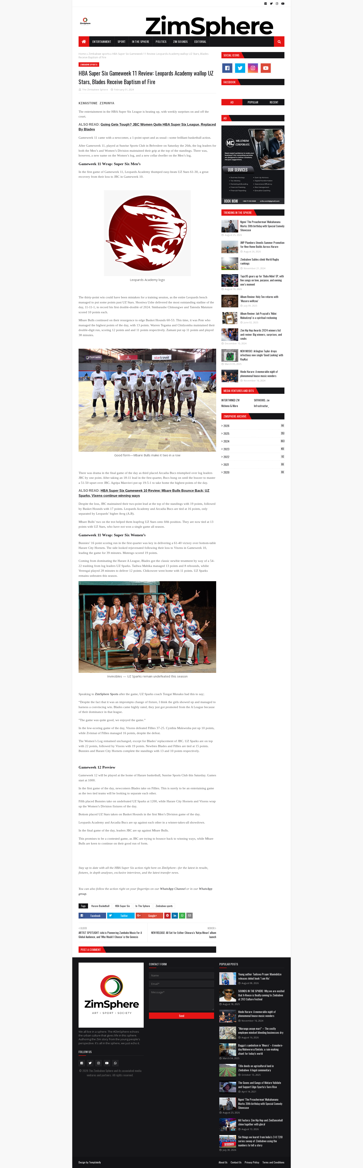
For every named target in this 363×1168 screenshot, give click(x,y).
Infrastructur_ (261, 406)
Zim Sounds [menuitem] (180, 41)
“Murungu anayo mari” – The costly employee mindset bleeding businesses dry (260, 1030)
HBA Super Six (122, 906)
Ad (232, 102)
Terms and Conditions (273, 1162)
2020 (254, 472)
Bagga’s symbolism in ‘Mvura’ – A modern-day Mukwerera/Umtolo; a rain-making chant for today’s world (260, 1049)
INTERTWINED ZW (230, 400)
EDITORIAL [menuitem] (200, 41)
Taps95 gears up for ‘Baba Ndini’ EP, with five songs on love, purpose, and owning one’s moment (262, 280)
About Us (223, 1162)
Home (82, 54)
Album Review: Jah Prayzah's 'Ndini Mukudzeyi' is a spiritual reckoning (258, 315)
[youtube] (282, 3)
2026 (254, 426)
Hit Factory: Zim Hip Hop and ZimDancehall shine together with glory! (260, 1122)
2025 (254, 433)
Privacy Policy (252, 1162)
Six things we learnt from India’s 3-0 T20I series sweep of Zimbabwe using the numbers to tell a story (260, 1141)
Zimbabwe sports (99, 54)
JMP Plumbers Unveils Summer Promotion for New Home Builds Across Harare (262, 244)
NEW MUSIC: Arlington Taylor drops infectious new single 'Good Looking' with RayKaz (261, 355)
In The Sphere (142, 906)
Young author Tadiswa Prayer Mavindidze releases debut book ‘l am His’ (259, 976)
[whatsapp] (115, 1063)
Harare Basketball (100, 906)
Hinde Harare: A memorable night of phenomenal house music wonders (259, 373)
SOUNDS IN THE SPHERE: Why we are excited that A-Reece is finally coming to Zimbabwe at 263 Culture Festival (261, 995)
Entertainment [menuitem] (101, 41)
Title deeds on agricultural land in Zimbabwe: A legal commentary (256, 1068)
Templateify (95, 1162)
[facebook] (265, 3)
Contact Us (236, 1162)
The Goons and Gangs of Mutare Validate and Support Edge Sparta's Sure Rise (259, 1085)
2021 (254, 464)
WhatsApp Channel (172, 888)
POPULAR (253, 102)
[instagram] (277, 3)
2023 (254, 449)
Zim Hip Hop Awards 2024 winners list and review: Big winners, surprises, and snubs (261, 334)
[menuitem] (84, 41)
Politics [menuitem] (161, 41)
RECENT (274, 102)
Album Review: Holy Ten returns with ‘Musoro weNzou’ (259, 299)
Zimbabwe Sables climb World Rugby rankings (259, 261)
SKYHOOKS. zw (262, 400)
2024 (254, 441)
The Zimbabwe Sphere (95, 89)
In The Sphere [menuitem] (140, 41)
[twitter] (271, 3)
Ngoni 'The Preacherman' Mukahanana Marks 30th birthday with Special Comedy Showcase (262, 226)
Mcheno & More (229, 406)
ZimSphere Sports (106, 694)
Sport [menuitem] (122, 41)
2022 (254, 457)
